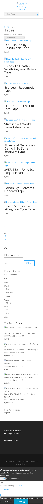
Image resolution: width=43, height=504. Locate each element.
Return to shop (21, 485)
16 (5, 239)
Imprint (7, 413)
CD (5, 278)
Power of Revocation (12, 431)
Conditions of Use (11, 440)
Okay (3, 479)
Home (6, 27)
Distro (6, 282)
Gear (8, 289)
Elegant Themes (22, 461)
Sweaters (9, 292)
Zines (6, 317)
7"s (7, 313)
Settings (21, 501)
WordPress (22, 464)
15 (5, 236)
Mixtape (9, 303)
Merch (6, 286)
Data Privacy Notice (12, 410)
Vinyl (6, 306)
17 (5, 242)
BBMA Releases (10, 275)
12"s (8, 309)
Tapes (6, 300)
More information (12, 479)
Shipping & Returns (11, 433)
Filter (29, 263)
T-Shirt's (9, 296)
